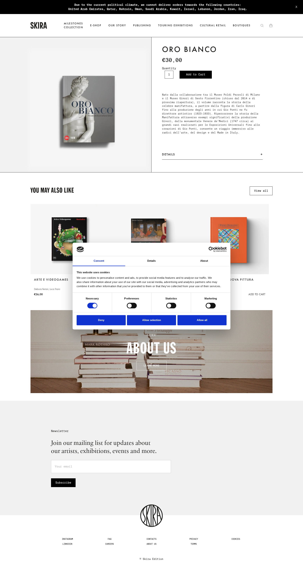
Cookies (235, 539)
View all (261, 191)
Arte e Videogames (51, 280)
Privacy (193, 539)
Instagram (67, 539)
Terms (194, 544)
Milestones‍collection (73, 25)
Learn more (151, 365)
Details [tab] (151, 260)
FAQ (109, 539)
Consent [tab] (99, 260)
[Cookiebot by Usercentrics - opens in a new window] (211, 249)
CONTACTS (151, 539)
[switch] (132, 305)
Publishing (142, 25)
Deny (101, 320)
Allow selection (151, 320)
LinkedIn (67, 544)
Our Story (117, 25)
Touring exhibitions (175, 25)
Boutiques (241, 25)
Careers (109, 544)
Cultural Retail (213, 25)
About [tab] (204, 260)
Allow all (202, 320)
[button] (96, 25)
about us (151, 544)
